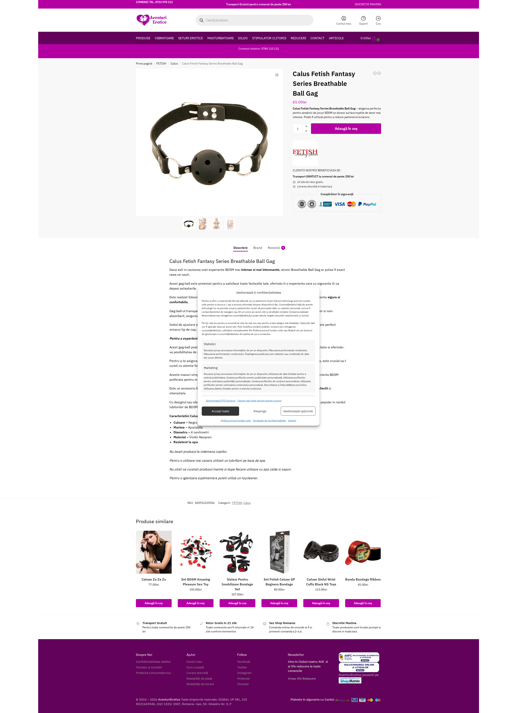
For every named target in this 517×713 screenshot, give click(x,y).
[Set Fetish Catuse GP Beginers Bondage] (279, 552)
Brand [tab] (257, 248)
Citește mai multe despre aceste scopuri (259, 400)
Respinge (260, 411)
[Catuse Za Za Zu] (154, 552)
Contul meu (343, 23)
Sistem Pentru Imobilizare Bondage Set (237, 584)
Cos (378, 23)
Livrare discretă (197, 673)
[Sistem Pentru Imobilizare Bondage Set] (237, 552)
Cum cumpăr (195, 667)
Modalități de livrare (200, 684)
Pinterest (243, 678)
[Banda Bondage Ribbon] (363, 552)
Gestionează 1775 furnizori (220, 400)
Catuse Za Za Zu (154, 579)
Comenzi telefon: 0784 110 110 (258, 48)
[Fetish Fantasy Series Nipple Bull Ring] (375, 73)
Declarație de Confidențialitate (269, 420)
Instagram (244, 673)
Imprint (292, 420)
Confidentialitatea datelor (153, 662)
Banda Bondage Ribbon (363, 579)
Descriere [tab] (240, 248)
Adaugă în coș (346, 128)
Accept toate (220, 411)
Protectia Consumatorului (153, 673)
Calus (174, 63)
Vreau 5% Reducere (302, 678)
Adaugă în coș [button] (154, 603)
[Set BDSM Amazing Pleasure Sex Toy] (196, 552)
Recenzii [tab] (276, 248)
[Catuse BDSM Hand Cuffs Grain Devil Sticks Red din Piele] (379, 73)
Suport (363, 23)
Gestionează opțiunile (298, 411)
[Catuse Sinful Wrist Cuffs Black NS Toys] (321, 552)
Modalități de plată (199, 678)
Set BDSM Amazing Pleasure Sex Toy (195, 581)
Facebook (243, 662)
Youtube (243, 684)
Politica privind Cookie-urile (236, 420)
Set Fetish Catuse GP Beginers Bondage (279, 581)
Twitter (242, 667)
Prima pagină (144, 63)
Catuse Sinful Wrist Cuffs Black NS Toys (321, 581)
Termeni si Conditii (149, 667)
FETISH (161, 63)
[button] (371, 38)
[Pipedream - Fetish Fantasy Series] (305, 153)
